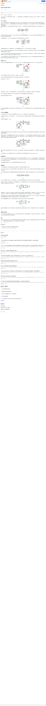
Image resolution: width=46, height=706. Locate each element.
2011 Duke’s (16, 16)
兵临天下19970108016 (3, 258)
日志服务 (5, 222)
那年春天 (2, 268)
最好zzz (2, 253)
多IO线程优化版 (3, 305)
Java (8, 222)
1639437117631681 (3, 273)
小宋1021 (2, 237)
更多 (1, 311)
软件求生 (2, 278)
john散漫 (2, 263)
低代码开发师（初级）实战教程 (5, 307)
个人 (44, 5)
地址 (3, 14)
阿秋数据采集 (2, 283)
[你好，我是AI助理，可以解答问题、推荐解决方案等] (41, 3)
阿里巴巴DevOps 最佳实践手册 (5, 309)
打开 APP (43, 1)
